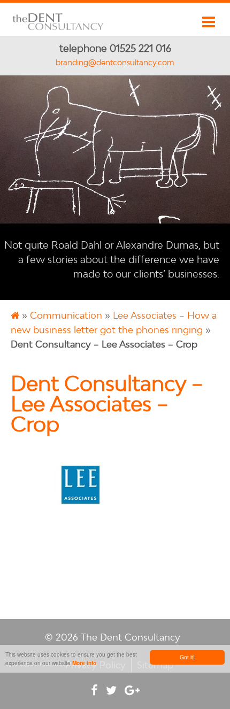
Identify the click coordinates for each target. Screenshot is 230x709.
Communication (66, 315)
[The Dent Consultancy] (58, 28)
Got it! (187, 657)
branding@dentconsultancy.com (115, 62)
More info (84, 663)
